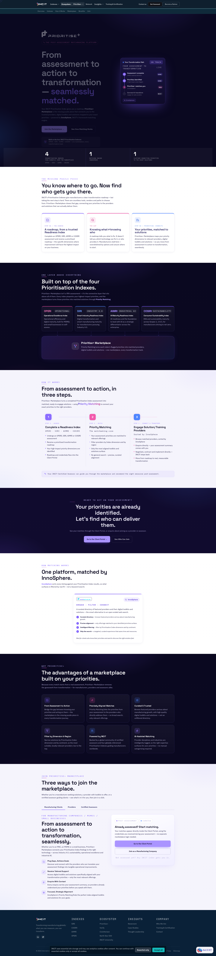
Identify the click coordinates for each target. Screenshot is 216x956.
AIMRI (73, 932)
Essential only (143, 950)
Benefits (82, 11)
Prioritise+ (104, 924)
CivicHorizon (105, 932)
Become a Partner (171, 4)
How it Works (60, 11)
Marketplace (71, 11)
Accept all (158, 950)
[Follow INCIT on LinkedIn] (38, 937)
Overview (41, 11)
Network (89, 4)
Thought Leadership (136, 932)
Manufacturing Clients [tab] (53, 807)
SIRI (73, 924)
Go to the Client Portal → (97, 539)
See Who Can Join (122, 539)
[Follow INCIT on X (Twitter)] (43, 937)
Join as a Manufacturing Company (143, 851)
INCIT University (106, 940)
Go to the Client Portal (143, 844)
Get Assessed (155, 4)
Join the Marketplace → (54, 129)
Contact (159, 932)
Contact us (142, 4)
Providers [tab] (72, 807)
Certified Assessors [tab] (89, 807)
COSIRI (74, 928)
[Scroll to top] (210, 951)
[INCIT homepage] (41, 4)
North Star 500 (106, 936)
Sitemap (176, 951)
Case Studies (133, 928)
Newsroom (132, 924)
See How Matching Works (82, 129)
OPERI (74, 936)
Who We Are (161, 924)
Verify (102, 928)
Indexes (50, 11)
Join (88, 11)
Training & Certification (114, 4)
